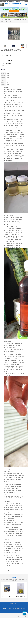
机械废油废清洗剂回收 (17, 19)
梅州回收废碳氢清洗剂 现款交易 (7, 596)
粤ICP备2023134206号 (17, 605)
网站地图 (23, 608)
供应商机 (10, 19)
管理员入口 (19, 608)
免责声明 (14, 608)
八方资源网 (10, 608)
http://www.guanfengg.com (5, 570)
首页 (6, 19)
